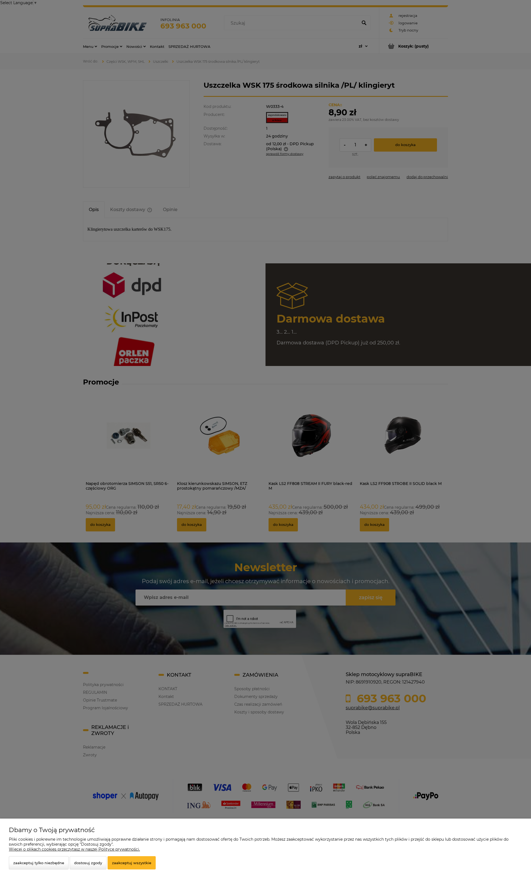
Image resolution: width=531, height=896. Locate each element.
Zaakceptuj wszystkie (131, 863)
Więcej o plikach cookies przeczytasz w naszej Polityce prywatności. (74, 849)
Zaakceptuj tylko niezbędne (38, 863)
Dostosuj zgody (88, 863)
